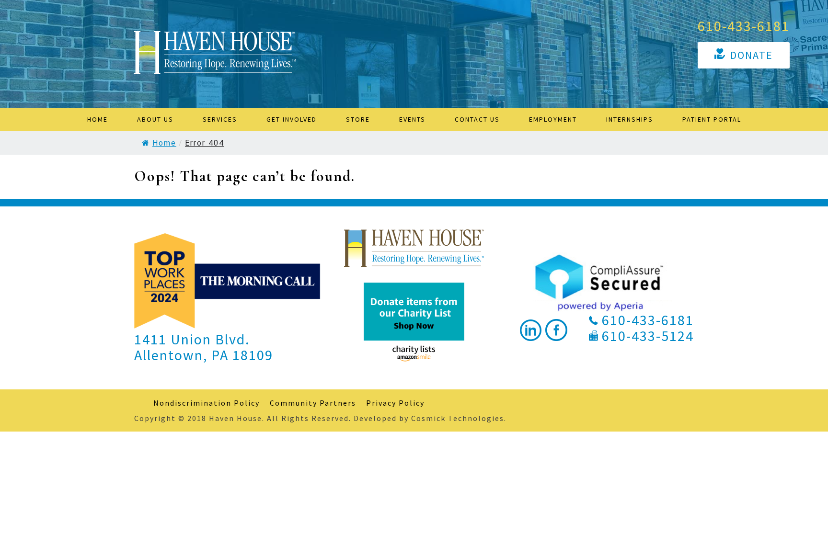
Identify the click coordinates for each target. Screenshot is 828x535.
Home (97, 119)
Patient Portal (711, 119)
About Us (155, 119)
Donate (751, 55)
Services (220, 119)
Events (412, 119)
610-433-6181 (744, 26)
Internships (629, 119)
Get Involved (291, 119)
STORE (358, 119)
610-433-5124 (648, 336)
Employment (553, 119)
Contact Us (477, 119)
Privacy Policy (395, 403)
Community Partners (313, 403)
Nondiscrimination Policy (206, 403)
